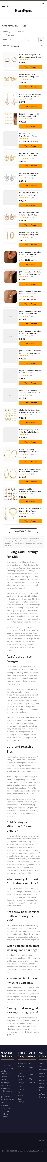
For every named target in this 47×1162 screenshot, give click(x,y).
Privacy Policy (42, 1074)
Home (31, 1063)
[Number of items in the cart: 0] (42, 9)
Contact (32, 1083)
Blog (30, 1078)
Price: (5, 40)
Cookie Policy (42, 1081)
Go (41, 40)
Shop (31, 1074)
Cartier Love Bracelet (21, 1073)
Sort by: (6, 46)
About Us (31, 1069)
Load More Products (23, 531)
